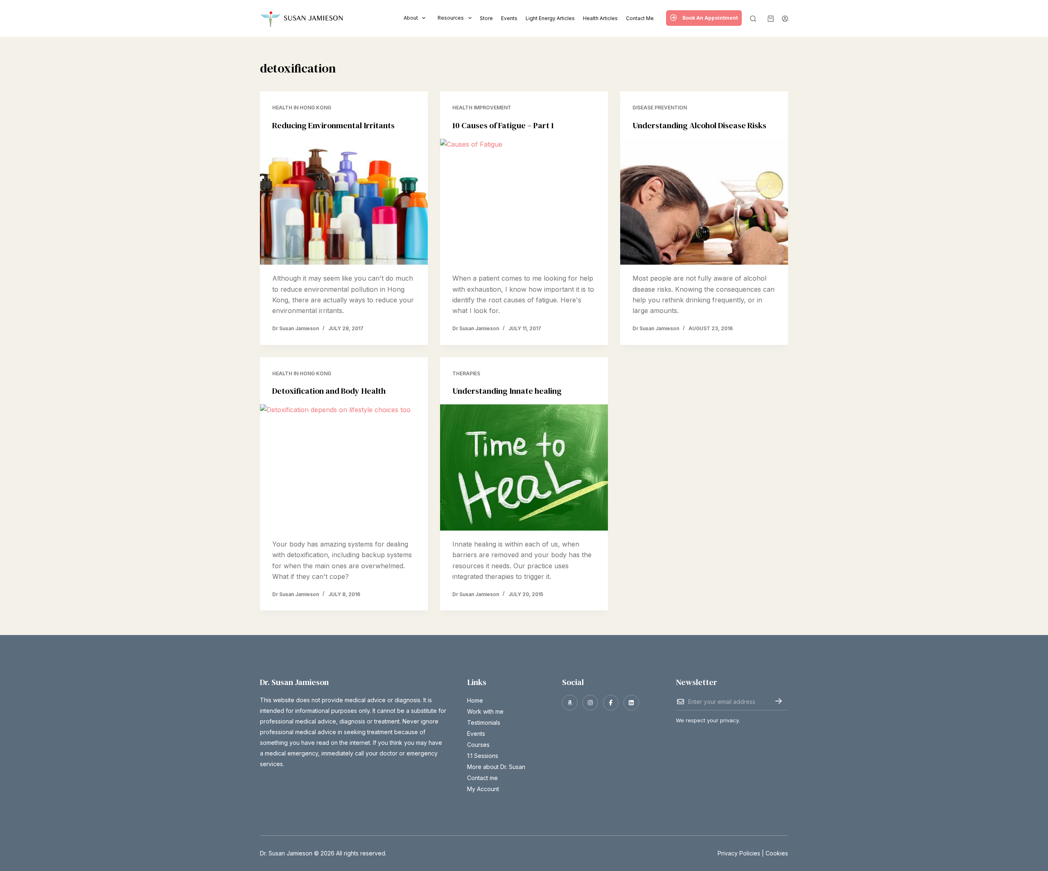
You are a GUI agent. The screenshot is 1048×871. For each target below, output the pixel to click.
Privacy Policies (739, 853)
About (411, 18)
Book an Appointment (710, 18)
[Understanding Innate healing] (524, 467)
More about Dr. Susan (496, 766)
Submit (778, 701)
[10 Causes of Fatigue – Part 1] (524, 202)
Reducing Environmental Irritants (333, 125)
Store (486, 18)
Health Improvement (481, 107)
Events (509, 18)
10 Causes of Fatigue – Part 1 (503, 125)
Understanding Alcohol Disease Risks (699, 125)
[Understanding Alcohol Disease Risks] (704, 202)
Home (475, 700)
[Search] (753, 19)
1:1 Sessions (482, 755)
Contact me (640, 18)
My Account (483, 788)
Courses (478, 744)
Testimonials (483, 722)
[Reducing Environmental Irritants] (344, 202)
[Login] (785, 19)
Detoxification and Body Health (329, 391)
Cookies (777, 853)
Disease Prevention (659, 107)
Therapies (466, 373)
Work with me (485, 711)
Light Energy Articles (550, 18)
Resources (451, 18)
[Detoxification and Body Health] (344, 467)
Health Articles (600, 18)
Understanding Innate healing (507, 391)
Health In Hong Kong (301, 107)
